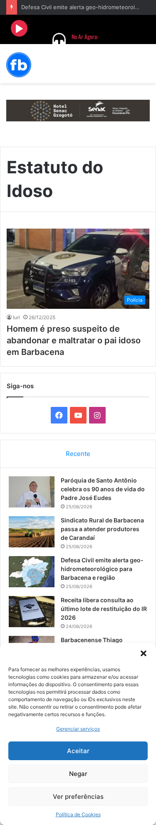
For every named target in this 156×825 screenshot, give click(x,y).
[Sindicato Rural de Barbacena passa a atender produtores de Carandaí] (31, 531)
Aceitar (78, 751)
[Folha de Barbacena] (18, 64)
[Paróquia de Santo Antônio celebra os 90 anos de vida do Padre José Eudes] (31, 491)
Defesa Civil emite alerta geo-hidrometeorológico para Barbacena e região (102, 569)
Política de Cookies (78, 814)
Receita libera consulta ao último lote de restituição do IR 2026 (104, 608)
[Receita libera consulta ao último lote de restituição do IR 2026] (31, 611)
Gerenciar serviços (78, 729)
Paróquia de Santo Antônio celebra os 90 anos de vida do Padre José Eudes (103, 489)
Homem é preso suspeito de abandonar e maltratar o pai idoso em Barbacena (74, 340)
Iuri (16, 317)
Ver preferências (78, 796)
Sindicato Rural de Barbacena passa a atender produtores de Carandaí (102, 529)
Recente (78, 454)
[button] (143, 653)
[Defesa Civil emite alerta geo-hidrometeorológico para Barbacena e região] (31, 571)
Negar (78, 774)
